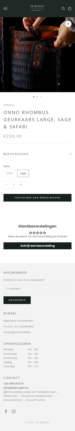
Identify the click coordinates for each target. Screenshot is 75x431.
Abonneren (17, 300)
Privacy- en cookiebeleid (18, 326)
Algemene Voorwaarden (18, 320)
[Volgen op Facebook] (5, 411)
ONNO (8, 105)
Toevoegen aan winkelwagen (38, 197)
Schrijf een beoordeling (37, 246)
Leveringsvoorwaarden (17, 332)
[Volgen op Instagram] (13, 411)
